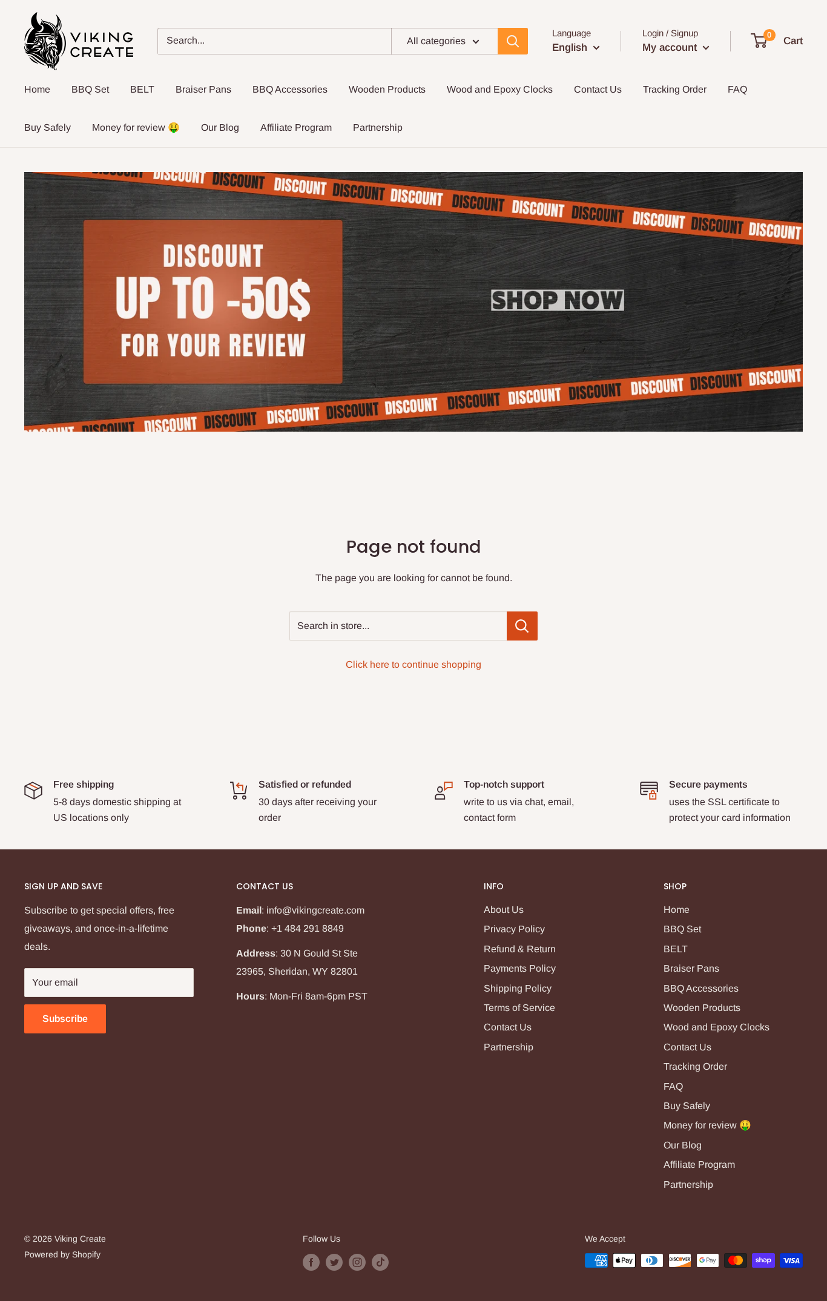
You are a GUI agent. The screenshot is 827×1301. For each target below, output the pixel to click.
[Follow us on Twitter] (334, 1261)
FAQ (737, 89)
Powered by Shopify (62, 1254)
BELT (142, 89)
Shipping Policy (518, 988)
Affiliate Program (296, 127)
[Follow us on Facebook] (311, 1261)
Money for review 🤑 (136, 127)
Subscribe (65, 1018)
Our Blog (220, 127)
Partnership (378, 127)
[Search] (513, 41)
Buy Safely (47, 127)
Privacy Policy (514, 929)
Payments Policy (520, 968)
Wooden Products (387, 89)
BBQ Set (90, 89)
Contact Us (598, 89)
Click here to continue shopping (413, 664)
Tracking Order (675, 89)
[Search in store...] (522, 626)
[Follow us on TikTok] (380, 1261)
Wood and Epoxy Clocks (500, 89)
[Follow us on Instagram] (357, 1261)
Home (37, 89)
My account (671, 47)
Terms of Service (519, 1008)
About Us (504, 909)
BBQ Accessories (290, 89)
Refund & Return (520, 949)
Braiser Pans (203, 89)
